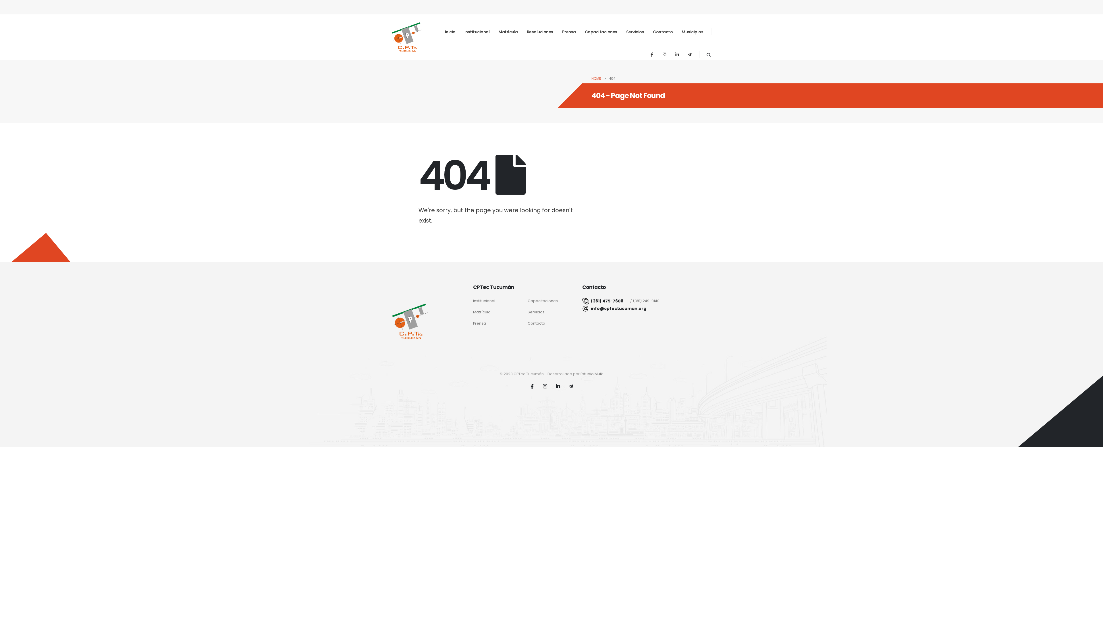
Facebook (532, 386)
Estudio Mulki (592, 373)
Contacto (663, 32)
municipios (692, 32)
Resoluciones (540, 32)
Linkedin (558, 386)
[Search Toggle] (708, 55)
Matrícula (508, 32)
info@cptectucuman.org (618, 308)
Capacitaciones (601, 32)
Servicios (635, 32)
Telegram (571, 386)
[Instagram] (664, 54)
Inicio (450, 32)
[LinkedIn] (677, 54)
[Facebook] (651, 54)
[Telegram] (689, 54)
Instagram (545, 386)
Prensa (569, 32)
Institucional (477, 32)
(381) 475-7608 (606, 301)
